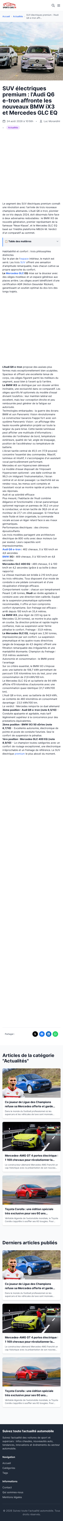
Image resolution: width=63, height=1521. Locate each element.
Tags (5, 1472)
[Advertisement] (31, 166)
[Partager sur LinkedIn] (48, 1034)
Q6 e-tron (15, 549)
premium (20, 753)
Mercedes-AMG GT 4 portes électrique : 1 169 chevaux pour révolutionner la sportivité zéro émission (31, 1160)
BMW (5, 556)
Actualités (18, 16)
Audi (5, 549)
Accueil (6, 16)
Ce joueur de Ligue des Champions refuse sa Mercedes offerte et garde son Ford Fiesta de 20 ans (29, 1106)
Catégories (8, 1467)
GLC (21, 273)
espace (24, 258)
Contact (7, 1487)
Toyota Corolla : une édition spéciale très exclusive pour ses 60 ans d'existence (29, 1213)
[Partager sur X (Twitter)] (35, 1034)
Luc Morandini (52, 121)
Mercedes (12, 273)
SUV (22, 262)
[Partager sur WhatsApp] (55, 1034)
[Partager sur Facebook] (42, 1034)
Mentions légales (12, 1497)
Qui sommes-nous (12, 1492)
